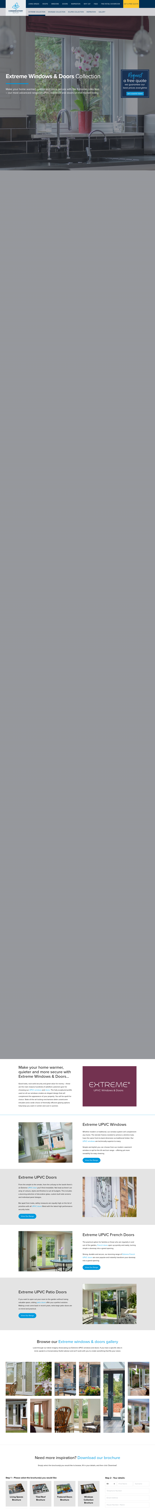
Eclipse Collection (76, 12)
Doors (65, 4)
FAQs (96, 4)
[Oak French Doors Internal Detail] (41, 1416)
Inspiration (75, 4)
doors (47, 1090)
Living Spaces (33, 4)
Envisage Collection (56, 12)
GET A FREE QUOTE (131, 4)
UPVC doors (37, 1206)
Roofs (45, 4)
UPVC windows (35, 1090)
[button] (91, 1160)
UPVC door (32, 1188)
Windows (55, 4)
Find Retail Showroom (110, 4)
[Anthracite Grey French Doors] (65, 1379)
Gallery (102, 12)
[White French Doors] (29, 1379)
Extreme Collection (36, 12)
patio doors (41, 1302)
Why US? (87, 4)
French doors (102, 1245)
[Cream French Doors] (78, 1416)
